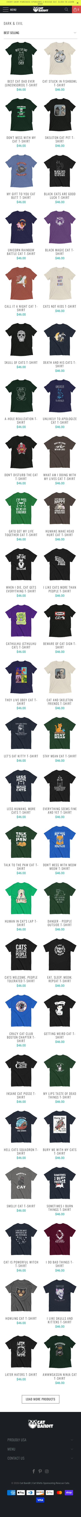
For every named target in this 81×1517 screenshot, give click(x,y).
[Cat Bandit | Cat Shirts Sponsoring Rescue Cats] (40, 9)
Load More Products (40, 1399)
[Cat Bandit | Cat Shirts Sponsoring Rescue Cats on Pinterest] (40, 1471)
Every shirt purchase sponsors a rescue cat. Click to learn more (40, 2)
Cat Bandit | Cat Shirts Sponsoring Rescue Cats (44, 1483)
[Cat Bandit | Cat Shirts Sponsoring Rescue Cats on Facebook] (34, 1471)
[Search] (67, 9)
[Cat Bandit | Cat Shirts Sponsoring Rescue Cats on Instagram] (47, 1471)
